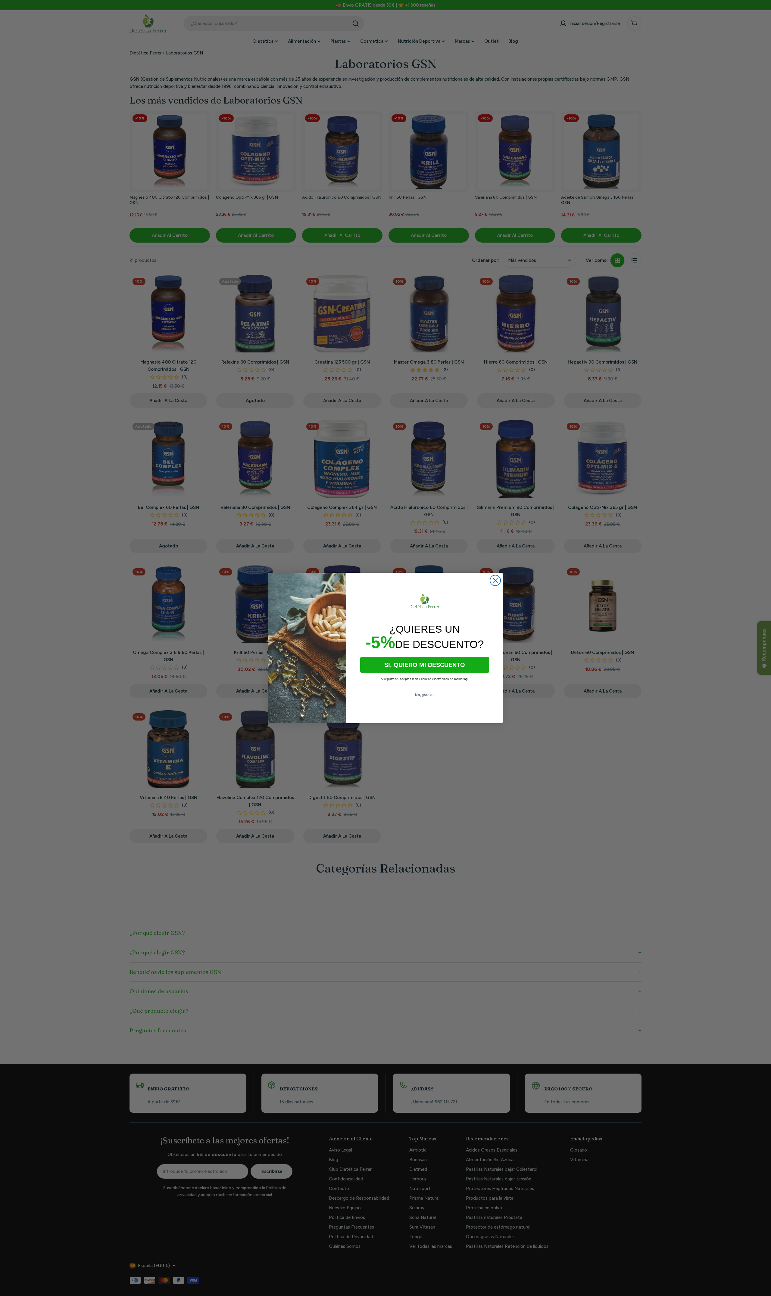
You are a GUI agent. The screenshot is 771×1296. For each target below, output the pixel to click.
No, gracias (425, 695)
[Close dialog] (495, 580)
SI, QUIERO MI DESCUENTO (424, 665)
